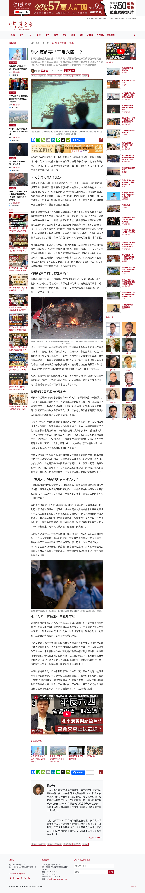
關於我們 (111, 35)
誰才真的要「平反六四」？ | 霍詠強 (63, 43)
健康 (56, 35)
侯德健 (85, 76)
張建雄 (124, 172)
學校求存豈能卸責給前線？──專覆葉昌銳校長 (128, 182)
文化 (30, 35)
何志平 (124, 85)
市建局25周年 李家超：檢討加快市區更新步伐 (128, 195)
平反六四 (58, 76)
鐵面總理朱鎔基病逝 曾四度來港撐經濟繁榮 (128, 220)
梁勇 (123, 298)
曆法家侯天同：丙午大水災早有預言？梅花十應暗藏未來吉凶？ (18, 409)
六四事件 (42, 76)
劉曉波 (50, 76)
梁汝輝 (124, 261)
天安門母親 (67, 76)
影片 (82, 35)
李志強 (124, 207)
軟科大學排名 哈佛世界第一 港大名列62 (127, 145)
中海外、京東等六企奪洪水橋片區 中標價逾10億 (57, 759)
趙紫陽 (34, 76)
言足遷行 (69, 70)
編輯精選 (125, 199)
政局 (13, 35)
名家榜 (90, 35)
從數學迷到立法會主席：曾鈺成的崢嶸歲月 (38, 759)
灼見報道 (12, 125)
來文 (123, 186)
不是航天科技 (127, 205)
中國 (42, 43)
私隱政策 (133, 886)
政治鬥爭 (77, 76)
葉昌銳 (124, 72)
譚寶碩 (124, 135)
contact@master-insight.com (56, 879)
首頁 (32, 43)
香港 (48, 43)
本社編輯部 (16, 72)
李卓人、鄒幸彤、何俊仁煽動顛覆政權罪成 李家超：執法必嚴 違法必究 (128, 284)
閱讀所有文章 (94, 838)
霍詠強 (44, 70)
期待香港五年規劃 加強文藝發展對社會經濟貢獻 (128, 269)
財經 (39, 35)
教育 (21, 35)
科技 (73, 35)
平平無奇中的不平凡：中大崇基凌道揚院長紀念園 (128, 294)
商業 (64, 35)
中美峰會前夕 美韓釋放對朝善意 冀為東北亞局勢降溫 (18, 99)
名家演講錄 (13, 62)
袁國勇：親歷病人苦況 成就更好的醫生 (128, 108)
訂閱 (111, 872)
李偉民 (124, 274)
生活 (47, 35)
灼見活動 (100, 35)
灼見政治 (12, 92)
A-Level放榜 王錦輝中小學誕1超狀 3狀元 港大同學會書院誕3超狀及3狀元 (128, 159)
